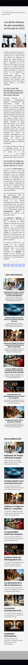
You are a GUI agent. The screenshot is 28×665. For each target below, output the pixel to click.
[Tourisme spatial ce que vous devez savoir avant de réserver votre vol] (14, 310)
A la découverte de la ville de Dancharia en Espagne (14, 421)
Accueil (3, 10)
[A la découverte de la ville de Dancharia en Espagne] (14, 412)
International (10, 10)
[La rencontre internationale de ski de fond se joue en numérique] (14, 600)
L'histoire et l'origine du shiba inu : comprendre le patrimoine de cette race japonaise (14, 345)
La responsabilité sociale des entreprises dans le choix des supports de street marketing (14, 370)
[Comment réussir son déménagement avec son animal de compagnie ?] (14, 386)
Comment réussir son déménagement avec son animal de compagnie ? (14, 396)
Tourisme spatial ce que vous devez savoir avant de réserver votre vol (14, 319)
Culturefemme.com (9, 153)
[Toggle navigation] (3, 3)
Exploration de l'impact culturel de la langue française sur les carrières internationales (14, 293)
